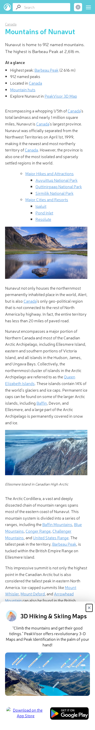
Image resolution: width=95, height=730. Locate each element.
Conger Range (38, 531)
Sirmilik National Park (54, 193)
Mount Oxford (33, 593)
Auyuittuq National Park (56, 180)
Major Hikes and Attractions (49, 173)
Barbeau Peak (46, 70)
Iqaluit (40, 206)
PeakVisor (7, 7)
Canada (10, 24)
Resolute (43, 219)
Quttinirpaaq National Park (58, 186)
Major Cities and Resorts (46, 199)
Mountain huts (22, 89)
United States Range (51, 537)
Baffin (41, 403)
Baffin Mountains (57, 524)
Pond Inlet (44, 212)
